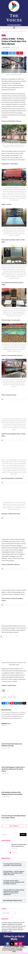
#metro (10, 697)
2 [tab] (12, 853)
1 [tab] (10, 853)
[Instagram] (20, 944)
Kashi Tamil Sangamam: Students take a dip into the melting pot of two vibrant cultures (13, 769)
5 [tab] (16, 853)
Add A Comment (14, 826)
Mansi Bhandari (6, 47)
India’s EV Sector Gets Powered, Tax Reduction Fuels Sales (12, 745)
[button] (14, 27)
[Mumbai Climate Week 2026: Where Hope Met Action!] (6, 846)
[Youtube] (16, 944)
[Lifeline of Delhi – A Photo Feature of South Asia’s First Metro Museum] (14, 65)
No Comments (6, 49)
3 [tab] (13, 853)
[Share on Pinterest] (19, 53)
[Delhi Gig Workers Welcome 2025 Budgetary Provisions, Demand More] (14, 783)
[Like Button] (3, 690)
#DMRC (4, 697)
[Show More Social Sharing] (24, 53)
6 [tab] (17, 853)
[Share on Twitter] (5, 53)
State (3, 35)
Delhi (15, 697)
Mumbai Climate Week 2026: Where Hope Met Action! (19, 845)
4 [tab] (14, 853)
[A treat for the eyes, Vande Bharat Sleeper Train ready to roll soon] (14, 806)
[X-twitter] (12, 944)
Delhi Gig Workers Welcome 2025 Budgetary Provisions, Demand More (12, 793)
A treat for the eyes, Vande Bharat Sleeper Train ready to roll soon (14, 817)
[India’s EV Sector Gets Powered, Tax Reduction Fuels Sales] (14, 735)
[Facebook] (8, 944)
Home (3, 31)
